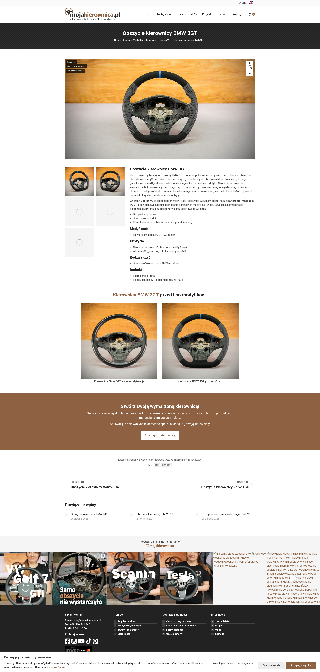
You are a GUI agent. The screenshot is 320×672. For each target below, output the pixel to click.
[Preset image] (66, 514)
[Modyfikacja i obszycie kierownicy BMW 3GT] (79, 181)
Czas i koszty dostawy (178, 621)
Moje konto (124, 634)
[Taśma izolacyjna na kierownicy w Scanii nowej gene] (133, 578)
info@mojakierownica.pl (87, 620)
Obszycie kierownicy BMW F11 (154, 514)
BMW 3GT (166, 465)
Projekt (219, 625)
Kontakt (219, 634)
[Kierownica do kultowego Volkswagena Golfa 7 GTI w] (26, 578)
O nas (218, 629)
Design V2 (71, 62)
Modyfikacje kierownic (77, 66)
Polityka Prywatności (129, 625)
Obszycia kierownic (75, 71)
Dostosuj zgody (271, 665)
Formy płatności (175, 629)
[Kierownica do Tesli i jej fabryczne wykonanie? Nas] (186, 578)
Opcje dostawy (174, 634)
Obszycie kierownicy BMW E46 (89, 514)
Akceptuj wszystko (301, 665)
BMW (157, 465)
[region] (160, 662)
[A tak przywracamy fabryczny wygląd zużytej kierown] (80, 578)
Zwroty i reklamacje (129, 629)
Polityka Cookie (57, 667)
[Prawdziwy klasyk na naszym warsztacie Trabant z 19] (293, 578)
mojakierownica (162, 546)
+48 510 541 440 (80, 624)
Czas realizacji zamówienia (181, 625)
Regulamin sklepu (127, 621)
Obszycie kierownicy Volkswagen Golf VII (226, 514)
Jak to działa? (223, 621)
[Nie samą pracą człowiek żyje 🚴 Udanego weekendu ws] (240, 578)
